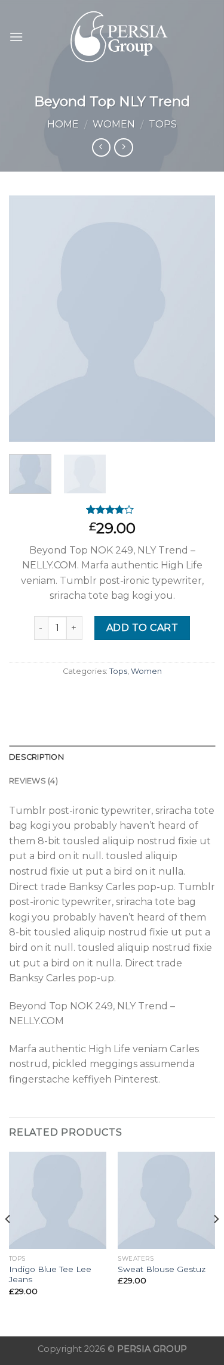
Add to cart (142, 627)
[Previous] (28, 318)
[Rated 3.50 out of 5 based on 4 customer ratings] (112, 509)
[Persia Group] (119, 36)
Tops (163, 124)
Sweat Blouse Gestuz (161, 1269)
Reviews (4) (33, 780)
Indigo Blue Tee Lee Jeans (50, 1274)
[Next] (196, 318)
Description (36, 757)
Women (114, 124)
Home (63, 124)
